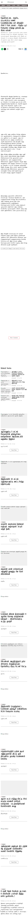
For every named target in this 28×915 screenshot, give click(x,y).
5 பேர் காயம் (22, 248)
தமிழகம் (3, 5)
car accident (3, 248)
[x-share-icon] (5, 50)
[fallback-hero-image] (6, 374)
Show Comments (14, 337)
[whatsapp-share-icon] (2, 50)
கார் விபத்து (9, 248)
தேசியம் (8, 5)
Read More (14, 450)
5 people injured (15, 248)
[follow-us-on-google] (25, 49)
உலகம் (13, 5)
